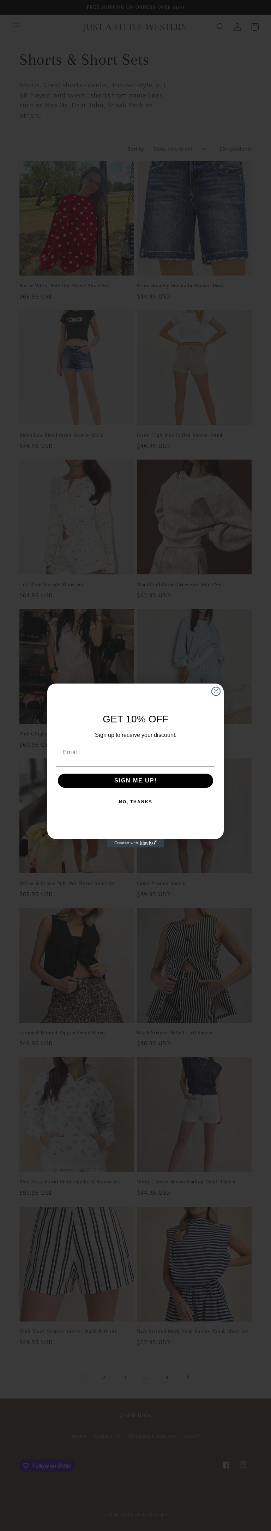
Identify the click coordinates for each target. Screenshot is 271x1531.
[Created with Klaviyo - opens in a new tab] (135, 843)
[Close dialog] (216, 691)
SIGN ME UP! (135, 781)
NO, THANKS (135, 801)
